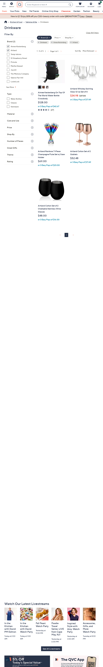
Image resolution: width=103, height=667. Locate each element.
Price (9, 127)
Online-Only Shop (50, 11)
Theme (10, 154)
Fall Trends (34, 11)
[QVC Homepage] (6, 22)
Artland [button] (75, 42)
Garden (76, 11)
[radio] (39, 87)
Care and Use (13, 120)
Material (11, 114)
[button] (4, 5)
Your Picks (14, 11)
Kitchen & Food (16, 22)
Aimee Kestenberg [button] (59, 42)
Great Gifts (12, 148)
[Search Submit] (70, 4)
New (24, 11)
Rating (10, 161)
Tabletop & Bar (31, 22)
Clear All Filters (92, 33)
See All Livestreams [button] (51, 648)
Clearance (65, 11)
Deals (4, 11)
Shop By (10, 134)
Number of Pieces (15, 141)
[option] (51, 16)
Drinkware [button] (43, 42)
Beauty (96, 11)
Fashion (86, 11)
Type (9, 94)
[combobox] (46, 4)
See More (10, 87)
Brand (11, 41)
